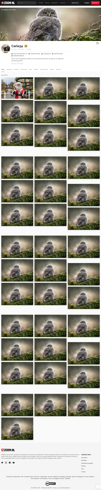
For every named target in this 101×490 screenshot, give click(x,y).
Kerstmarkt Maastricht (43, 177)
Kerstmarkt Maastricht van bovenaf (11, 177)
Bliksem (38, 382)
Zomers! (71, 362)
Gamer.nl (74, 476)
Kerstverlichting (7, 120)
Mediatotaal (43, 476)
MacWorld (55, 476)
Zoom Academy (35, 478)
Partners (83, 466)
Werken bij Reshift (46, 488)
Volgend (58, 69)
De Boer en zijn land (42, 256)
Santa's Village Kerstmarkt (44, 121)
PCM (22, 476)
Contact (83, 471)
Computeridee (16, 476)
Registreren (95, 2)
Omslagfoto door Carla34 (8, 9)
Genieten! (72, 204)
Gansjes (4, 414)
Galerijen (9, 69)
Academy (63, 3)
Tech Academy (44, 478)
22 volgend (28, 49)
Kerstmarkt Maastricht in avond (11, 144)
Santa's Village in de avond (77, 98)
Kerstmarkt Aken (41, 200)
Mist (69, 414)
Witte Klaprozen (7, 279)
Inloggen (86, 2)
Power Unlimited (89, 476)
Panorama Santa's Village (44, 98)
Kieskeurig (9, 476)
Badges (36, 69)
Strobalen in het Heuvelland (11, 256)
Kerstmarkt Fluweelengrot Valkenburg (77, 177)
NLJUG (62, 478)
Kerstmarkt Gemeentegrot (77, 149)
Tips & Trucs (36, 476)
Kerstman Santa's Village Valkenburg (11, 97)
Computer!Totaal (28, 476)
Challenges (24, 69)
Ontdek (40, 3)
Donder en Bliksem (8, 335)
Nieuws (47, 3)
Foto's (3, 69)
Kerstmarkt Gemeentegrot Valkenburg (44, 145)
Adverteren (84, 457)
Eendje (4, 438)
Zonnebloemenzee (75, 228)
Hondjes (5, 382)
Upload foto (75, 2)
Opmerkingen (44, 69)
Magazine (55, 3)
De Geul (71, 386)
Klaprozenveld (7, 359)
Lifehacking (62, 476)
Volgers (52, 69)
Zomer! (4, 224)
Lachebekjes (39, 224)
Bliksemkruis (39, 303)
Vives (49, 478)
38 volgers (21, 49)
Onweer (4, 303)
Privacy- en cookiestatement (61, 488)
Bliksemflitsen (73, 307)
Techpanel (68, 476)
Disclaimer (84, 460)
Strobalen (38, 279)
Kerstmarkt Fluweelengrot (11, 200)
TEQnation (67, 478)
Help (82, 469)
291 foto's (14, 49)
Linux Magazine (56, 478)
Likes (30, 69)
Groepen (16, 69)
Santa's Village (73, 125)
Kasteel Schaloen (41, 414)
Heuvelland (39, 359)
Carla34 (7, 79)
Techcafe (50, 476)
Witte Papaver (73, 283)
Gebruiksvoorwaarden (87, 463)
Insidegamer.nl (81, 476)
